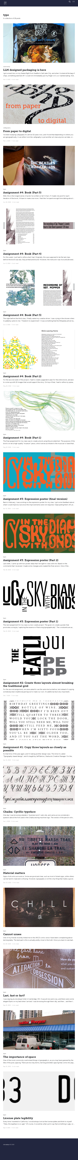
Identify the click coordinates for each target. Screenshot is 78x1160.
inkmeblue (6, 1144)
